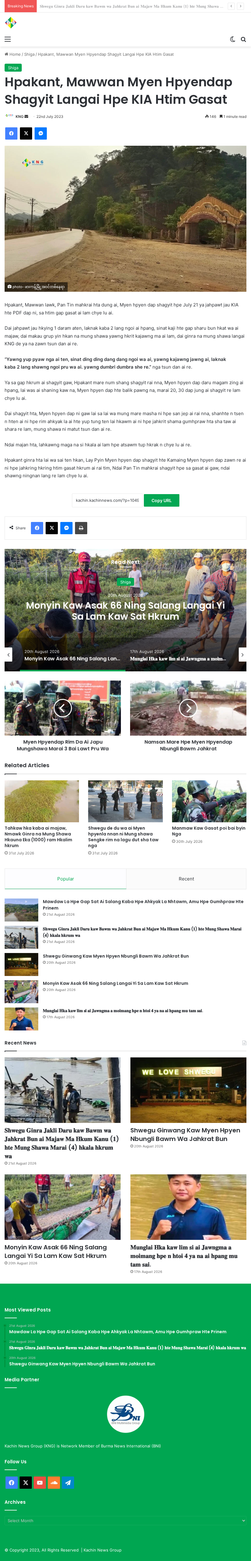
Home (14, 54)
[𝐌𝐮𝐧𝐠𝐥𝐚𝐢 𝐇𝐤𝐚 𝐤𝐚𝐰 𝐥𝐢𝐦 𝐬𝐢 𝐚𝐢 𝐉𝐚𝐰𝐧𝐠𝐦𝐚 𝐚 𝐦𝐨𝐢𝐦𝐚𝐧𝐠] (21, 1019)
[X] (26, 133)
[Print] (81, 528)
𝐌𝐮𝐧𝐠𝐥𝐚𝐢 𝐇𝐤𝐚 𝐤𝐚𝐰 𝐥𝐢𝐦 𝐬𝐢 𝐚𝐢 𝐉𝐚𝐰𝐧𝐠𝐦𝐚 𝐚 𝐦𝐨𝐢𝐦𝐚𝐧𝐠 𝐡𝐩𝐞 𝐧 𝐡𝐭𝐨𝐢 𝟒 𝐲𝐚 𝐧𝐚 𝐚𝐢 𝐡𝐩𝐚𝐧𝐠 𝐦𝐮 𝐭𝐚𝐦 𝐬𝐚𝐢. (123, 1011)
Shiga (29, 54)
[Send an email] (26, 116)
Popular (65, 879)
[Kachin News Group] (34, 22)
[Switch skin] (233, 38)
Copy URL (162, 500)
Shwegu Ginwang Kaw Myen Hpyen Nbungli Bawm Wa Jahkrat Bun (103, 6)
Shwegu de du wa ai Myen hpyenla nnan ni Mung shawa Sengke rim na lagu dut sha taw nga (123, 837)
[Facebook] (11, 133)
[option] (125, 610)
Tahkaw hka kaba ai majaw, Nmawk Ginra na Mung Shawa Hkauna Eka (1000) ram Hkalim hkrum (38, 837)
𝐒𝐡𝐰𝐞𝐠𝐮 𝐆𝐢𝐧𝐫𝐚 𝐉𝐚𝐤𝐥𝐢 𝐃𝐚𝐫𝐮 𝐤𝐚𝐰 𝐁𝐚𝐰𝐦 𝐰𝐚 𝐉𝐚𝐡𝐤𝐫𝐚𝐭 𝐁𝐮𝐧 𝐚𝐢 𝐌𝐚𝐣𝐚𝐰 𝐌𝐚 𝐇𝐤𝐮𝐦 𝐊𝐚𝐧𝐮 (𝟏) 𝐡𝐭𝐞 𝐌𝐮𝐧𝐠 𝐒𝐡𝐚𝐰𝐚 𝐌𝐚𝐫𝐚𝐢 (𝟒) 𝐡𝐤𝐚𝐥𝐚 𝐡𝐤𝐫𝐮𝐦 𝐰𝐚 (62, 1143)
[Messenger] (41, 133)
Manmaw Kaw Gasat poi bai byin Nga (208, 831)
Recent (186, 879)
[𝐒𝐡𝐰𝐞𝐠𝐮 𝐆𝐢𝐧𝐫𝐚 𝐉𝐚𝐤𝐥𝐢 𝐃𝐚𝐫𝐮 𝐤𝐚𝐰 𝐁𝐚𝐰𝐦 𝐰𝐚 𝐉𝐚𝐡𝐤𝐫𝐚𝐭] (21, 937)
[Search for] (243, 38)
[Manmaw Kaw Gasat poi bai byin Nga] (209, 801)
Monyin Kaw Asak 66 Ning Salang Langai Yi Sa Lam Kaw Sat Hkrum (125, 611)
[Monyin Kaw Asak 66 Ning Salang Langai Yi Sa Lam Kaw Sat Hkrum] (21, 991)
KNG (20, 116)
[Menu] (8, 38)
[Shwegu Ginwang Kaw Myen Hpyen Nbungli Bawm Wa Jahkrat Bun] (21, 964)
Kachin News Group (103, 1550)
